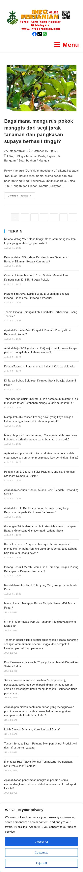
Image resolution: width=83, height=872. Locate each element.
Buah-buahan (27, 160)
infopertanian (17, 150)
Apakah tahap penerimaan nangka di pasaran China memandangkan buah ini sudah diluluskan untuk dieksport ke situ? (40, 784)
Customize (41, 852)
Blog (12, 156)
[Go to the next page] (73, 217)
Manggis (44, 160)
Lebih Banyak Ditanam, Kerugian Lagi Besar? (32, 729)
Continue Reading (21, 194)
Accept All (41, 841)
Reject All (41, 863)
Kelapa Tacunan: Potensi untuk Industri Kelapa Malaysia (39, 366)
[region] (41, 837)
